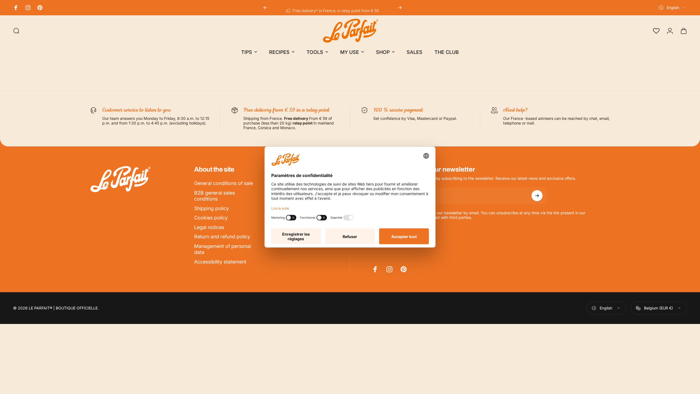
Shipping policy (211, 208)
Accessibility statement (220, 262)
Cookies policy (211, 218)
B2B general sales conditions (214, 196)
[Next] (400, 7)
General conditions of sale (223, 183)
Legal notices (209, 227)
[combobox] (672, 7)
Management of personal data (222, 249)
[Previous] (265, 7)
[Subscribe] (537, 195)
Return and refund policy (222, 236)
